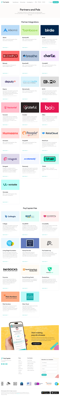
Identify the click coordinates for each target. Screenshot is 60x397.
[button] (16, 2)
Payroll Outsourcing (31, 361)
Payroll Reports (30, 367)
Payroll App (29, 360)
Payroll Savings (30, 368)
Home (19, 360)
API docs (20, 373)
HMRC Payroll (30, 365)
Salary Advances (30, 370)
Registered (18, 393)
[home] (5, 2)
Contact (43, 2)
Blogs (19, 367)
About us (20, 361)
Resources (20, 368)
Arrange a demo (36, 343)
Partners (39, 2)
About (36, 2)
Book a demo (55, 2)
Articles (20, 370)
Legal (19, 372)
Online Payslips (30, 363)
